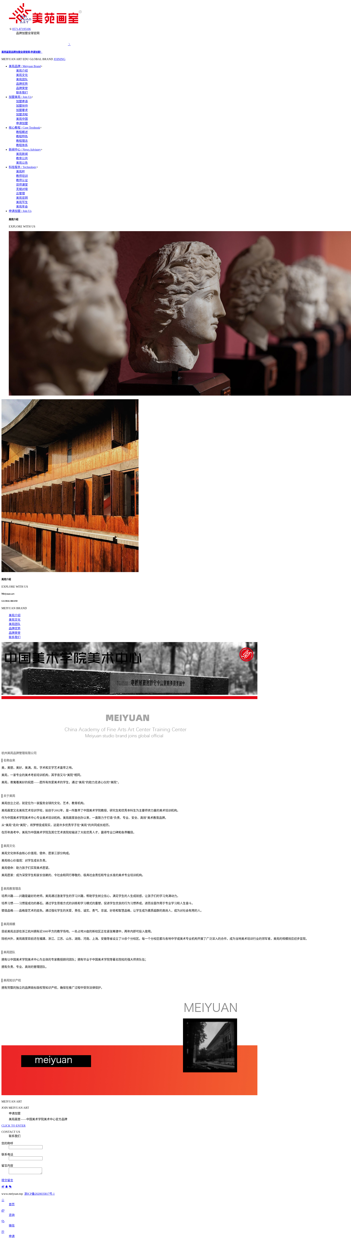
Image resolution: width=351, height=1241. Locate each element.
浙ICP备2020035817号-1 (39, 1193)
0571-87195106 (21, 29)
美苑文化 (22, 75)
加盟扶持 (22, 105)
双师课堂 (22, 184)
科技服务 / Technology (22, 167)
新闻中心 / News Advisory (25, 149)
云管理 (20, 193)
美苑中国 (22, 118)
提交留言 (7, 1180)
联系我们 (22, 92)
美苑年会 (22, 206)
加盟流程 (22, 114)
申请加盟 (22, 123)
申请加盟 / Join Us (20, 210)
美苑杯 (20, 171)
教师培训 (22, 175)
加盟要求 (22, 110)
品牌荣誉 (22, 88)
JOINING (59, 59)
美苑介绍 (22, 70)
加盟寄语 (22, 101)
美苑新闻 (22, 153)
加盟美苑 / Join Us (20, 96)
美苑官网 (22, 197)
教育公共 (22, 158)
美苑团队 (22, 79)
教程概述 (22, 132)
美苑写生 (22, 202)
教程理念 (22, 140)
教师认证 (22, 180)
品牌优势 (22, 83)
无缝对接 (22, 189)
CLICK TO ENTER (13, 1125)
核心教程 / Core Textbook (24, 127)
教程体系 (22, 145)
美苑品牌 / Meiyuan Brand (25, 66)
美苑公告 (22, 162)
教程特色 (22, 136)
